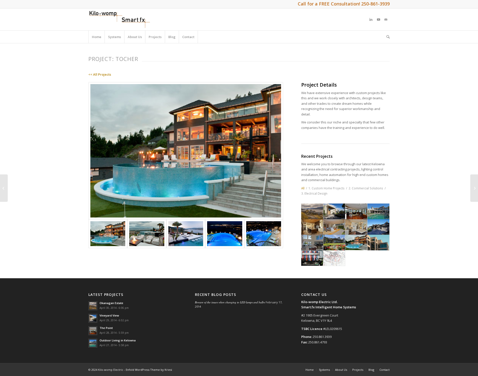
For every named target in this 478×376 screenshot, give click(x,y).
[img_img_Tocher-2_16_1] (185, 151)
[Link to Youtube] (378, 19)
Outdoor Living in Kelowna (118, 340)
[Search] (386, 37)
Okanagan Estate (111, 303)
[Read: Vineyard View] (92, 318)
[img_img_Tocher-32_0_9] (263, 233)
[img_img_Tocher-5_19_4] (146, 233)
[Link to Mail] (386, 19)
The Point (106, 328)
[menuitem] (96, 37)
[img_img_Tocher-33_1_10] (224, 233)
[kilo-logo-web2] (120, 19)
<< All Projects (99, 74)
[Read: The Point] (92, 330)
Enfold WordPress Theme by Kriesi (149, 370)
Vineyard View (109, 315)
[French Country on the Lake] (474, 188)
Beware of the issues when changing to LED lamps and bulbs (230, 302)
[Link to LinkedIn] (371, 19)
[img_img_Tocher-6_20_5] (185, 233)
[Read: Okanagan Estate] (92, 305)
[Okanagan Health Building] (4, 188)
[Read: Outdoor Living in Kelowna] (92, 343)
